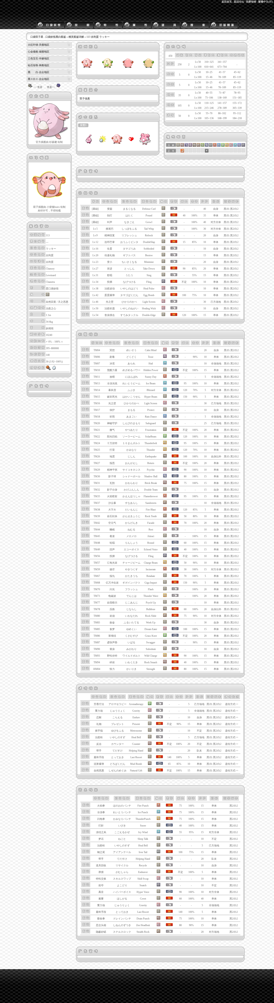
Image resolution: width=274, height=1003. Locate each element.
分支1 (83, 125)
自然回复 (51, 301)
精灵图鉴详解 (76, 36)
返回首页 (227, 1)
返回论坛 (239, 1)
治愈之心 (51, 308)
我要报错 (251, 1)
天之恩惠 (63, 301)
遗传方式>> (231, 704)
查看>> (51, 87)
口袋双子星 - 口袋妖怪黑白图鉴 (48, 36)
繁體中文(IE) (265, 1)
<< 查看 (38, 87)
